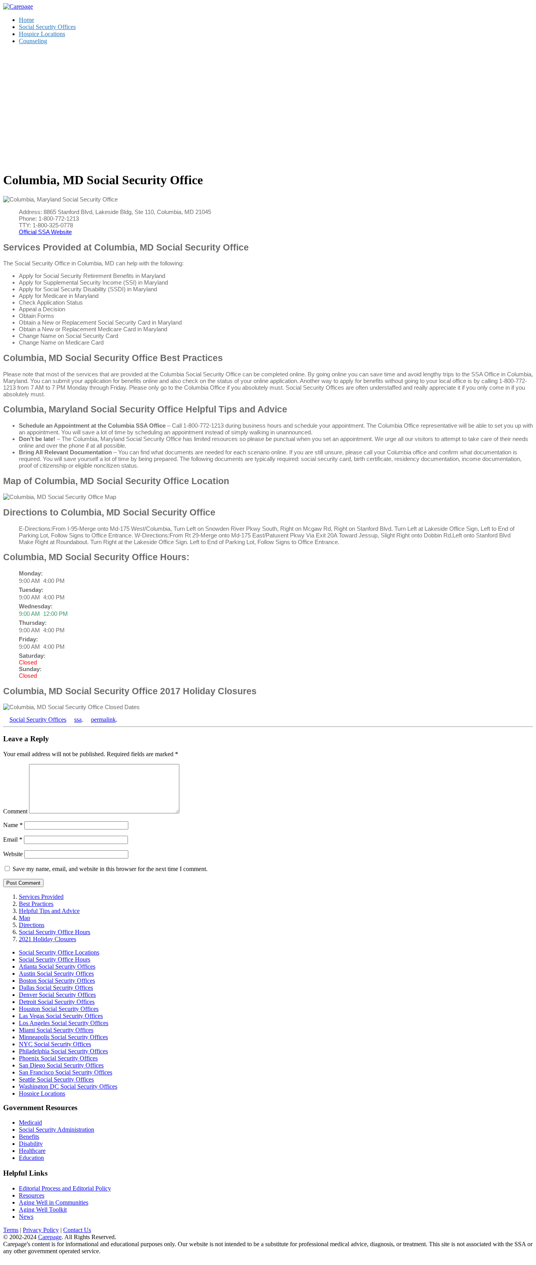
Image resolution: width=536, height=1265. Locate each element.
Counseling (33, 41)
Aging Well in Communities (53, 1202)
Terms (10, 1230)
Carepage (50, 1237)
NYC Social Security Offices (55, 1044)
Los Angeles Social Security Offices (63, 1023)
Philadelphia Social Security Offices (63, 1051)
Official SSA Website (45, 232)
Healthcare (32, 1150)
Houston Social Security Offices (58, 1008)
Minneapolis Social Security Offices (63, 1037)
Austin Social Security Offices (56, 973)
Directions (31, 925)
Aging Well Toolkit (43, 1209)
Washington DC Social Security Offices (68, 1086)
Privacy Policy (41, 1230)
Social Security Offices (47, 27)
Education (31, 1157)
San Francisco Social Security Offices (65, 1072)
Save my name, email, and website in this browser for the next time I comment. (110, 869)
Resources (31, 1195)
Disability (31, 1143)
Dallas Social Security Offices (56, 987)
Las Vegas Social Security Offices (61, 1016)
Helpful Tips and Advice (49, 910)
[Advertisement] (268, 106)
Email (12, 839)
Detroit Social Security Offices (57, 1001)
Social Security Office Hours (54, 932)
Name (13, 825)
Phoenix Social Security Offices (58, 1058)
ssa (78, 719)
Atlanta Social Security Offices (57, 966)
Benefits (29, 1136)
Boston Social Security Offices (57, 980)
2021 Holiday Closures (47, 939)
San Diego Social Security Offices (61, 1065)
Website (13, 854)
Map (24, 918)
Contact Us (77, 1230)
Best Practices (36, 903)
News (26, 1216)
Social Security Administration (56, 1129)
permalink (103, 719)
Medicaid (30, 1122)
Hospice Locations (42, 34)
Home (26, 19)
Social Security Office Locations (59, 952)
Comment (15, 811)
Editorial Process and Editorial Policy (65, 1188)
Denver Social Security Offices (57, 994)
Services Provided (41, 896)
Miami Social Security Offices (56, 1030)
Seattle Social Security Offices (56, 1079)
